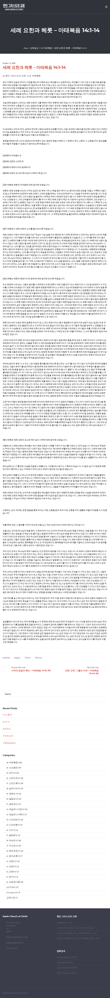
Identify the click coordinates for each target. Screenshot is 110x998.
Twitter (28, 657)
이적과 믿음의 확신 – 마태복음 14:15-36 (31, 670)
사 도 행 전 (7, 714)
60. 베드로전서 (13, 851)
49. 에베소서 (12, 793)
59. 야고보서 (12, 845)
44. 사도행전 (11, 767)
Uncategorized (11, 892)
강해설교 (34, 48)
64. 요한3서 (11, 871)
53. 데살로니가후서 (15, 814)
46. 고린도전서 (13, 778)
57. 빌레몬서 (11, 835)
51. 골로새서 (11, 804)
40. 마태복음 (46, 48)
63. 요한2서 (11, 866)
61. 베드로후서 (13, 856)
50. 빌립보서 (12, 799)
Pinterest (38, 657)
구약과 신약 (8, 736)
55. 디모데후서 (13, 825)
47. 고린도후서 (13, 783)
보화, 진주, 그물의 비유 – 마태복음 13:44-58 (82, 672)
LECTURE (10, 887)
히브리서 (7, 729)
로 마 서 (6, 721)
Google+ (17, 657)
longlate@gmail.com (14, 942)
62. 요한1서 (11, 861)
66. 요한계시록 (13, 882)
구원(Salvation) (9, 743)
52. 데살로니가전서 (15, 809)
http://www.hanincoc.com (17, 937)
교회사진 (10, 897)
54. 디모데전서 (13, 819)
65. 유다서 (10, 877)
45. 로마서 (10, 773)
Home (26, 48)
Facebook (6, 657)
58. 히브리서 (11, 840)
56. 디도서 (10, 830)
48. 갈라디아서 (13, 788)
